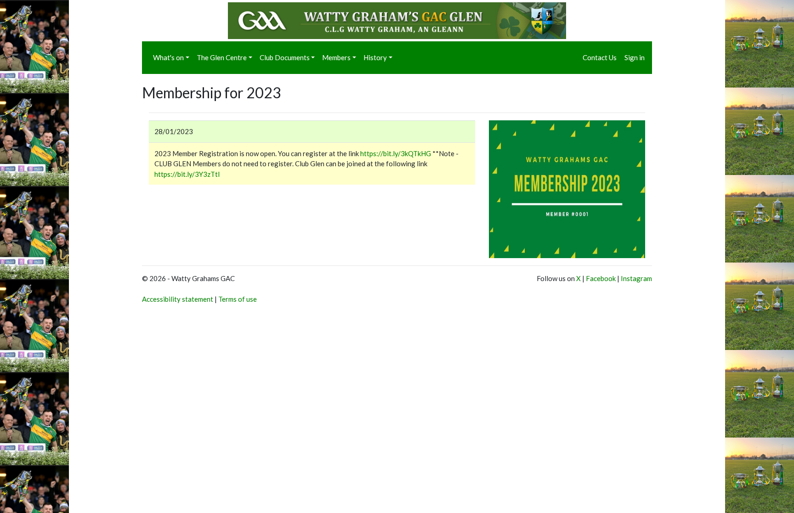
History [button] (375, 57)
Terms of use (237, 299)
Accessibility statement (177, 299)
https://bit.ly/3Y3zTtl (187, 174)
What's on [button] (168, 57)
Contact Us (600, 57)
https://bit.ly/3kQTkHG (395, 153)
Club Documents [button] (285, 57)
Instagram (636, 278)
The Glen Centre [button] (222, 57)
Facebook (601, 278)
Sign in (634, 57)
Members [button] (336, 57)
